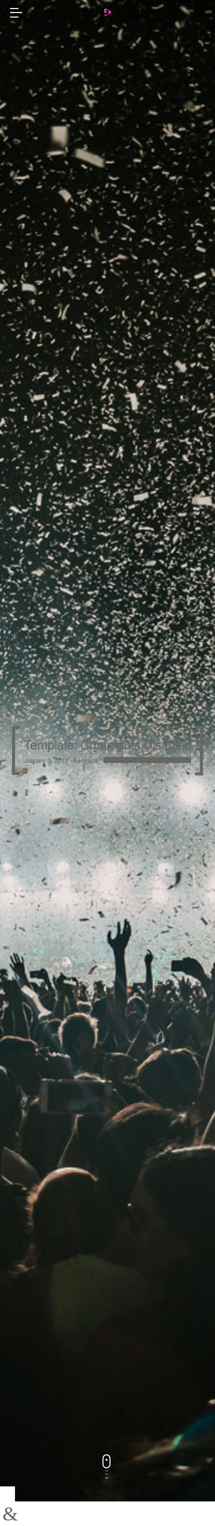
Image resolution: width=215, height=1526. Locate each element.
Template (86, 760)
